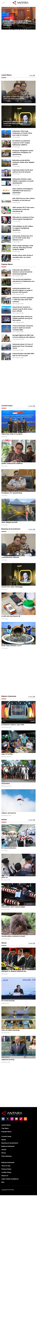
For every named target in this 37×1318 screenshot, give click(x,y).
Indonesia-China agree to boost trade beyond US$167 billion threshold (17, 23)
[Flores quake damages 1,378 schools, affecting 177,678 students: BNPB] (6, 248)
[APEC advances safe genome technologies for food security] (18, 988)
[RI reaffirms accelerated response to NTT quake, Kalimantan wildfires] (6, 144)
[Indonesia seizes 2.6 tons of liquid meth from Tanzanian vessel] (6, 347)
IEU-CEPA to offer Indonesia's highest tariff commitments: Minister (18, 556)
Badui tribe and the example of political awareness (16, 782)
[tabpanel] (18, 19)
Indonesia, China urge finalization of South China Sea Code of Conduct (22, 133)
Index (31, 75)
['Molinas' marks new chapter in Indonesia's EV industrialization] (18, 835)
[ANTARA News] (20, 2)
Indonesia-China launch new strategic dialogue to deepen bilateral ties (15, 970)
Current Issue (6, 406)
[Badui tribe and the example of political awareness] (18, 771)
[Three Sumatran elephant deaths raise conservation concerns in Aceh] (18, 924)
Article (4, 819)
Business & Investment (10, 529)
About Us (4, 1176)
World (3, 943)
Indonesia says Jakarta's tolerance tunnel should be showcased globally (22, 272)
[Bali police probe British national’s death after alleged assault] (6, 163)
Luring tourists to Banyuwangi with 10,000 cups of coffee (17, 753)
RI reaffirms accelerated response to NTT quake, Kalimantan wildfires (21, 143)
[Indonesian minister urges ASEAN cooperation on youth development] (6, 182)
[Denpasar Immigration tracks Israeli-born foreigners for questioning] (6, 153)
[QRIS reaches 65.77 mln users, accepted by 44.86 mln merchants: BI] (6, 210)
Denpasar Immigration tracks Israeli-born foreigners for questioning (22, 152)
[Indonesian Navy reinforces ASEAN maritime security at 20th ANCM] (6, 319)
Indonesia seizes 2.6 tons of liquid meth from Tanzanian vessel (22, 346)
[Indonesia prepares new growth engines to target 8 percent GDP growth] (6, 291)
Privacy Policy (6, 1169)
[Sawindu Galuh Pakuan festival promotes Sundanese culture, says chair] (18, 712)
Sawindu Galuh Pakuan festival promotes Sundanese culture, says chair (17, 723)
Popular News (7, 264)
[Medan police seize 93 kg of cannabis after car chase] (6, 258)
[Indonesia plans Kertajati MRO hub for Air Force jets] (6, 356)
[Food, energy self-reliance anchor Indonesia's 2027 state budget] (18, 894)
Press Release (6, 1156)
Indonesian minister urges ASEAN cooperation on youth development (23, 181)
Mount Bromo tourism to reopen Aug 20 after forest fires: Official (22, 309)
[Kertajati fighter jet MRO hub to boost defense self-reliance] (6, 338)
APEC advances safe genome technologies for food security (17, 1000)
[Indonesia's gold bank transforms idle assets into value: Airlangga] (18, 117)
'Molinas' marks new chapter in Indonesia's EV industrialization (17, 847)
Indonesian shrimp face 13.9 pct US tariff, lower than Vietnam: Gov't (22, 238)
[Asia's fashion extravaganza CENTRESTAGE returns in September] (6, 191)
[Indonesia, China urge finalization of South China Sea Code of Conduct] (6, 134)
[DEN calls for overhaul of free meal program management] (6, 220)
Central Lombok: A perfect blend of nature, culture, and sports (17, 812)
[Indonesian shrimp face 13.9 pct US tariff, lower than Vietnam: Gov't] (6, 239)
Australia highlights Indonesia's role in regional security (15, 1058)
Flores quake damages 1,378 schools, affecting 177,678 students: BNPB (22, 247)
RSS (2, 1182)
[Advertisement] (18, 50)
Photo (3, 1153)
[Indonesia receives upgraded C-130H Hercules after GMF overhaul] (6, 300)
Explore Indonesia (8, 696)
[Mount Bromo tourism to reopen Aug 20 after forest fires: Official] (6, 310)
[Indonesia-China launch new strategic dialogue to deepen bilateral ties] (18, 959)
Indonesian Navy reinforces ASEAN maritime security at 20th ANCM (22, 318)
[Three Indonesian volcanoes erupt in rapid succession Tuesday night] (6, 328)
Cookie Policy (6, 1172)
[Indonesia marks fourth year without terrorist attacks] (6, 173)
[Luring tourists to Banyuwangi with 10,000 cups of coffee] (18, 741)
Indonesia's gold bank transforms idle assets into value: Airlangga (16, 586)
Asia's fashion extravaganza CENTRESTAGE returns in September (22, 191)
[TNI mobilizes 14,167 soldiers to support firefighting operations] (6, 229)
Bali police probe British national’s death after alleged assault (23, 162)
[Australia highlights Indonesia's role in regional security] (18, 1047)
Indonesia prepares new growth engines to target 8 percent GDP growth (22, 290)
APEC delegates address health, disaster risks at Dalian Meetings (17, 1029)
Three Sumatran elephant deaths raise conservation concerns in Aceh (16, 935)
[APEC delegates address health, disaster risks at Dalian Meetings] (18, 1017)
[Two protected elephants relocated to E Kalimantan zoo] (6, 282)
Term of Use (5, 1166)
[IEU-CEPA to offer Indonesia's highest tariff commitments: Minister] (18, 92)
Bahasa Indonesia (7, 1162)
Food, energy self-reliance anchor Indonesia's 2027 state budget (14, 906)
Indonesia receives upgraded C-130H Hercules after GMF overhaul (22, 299)
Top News (5, 1128)
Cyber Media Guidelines (9, 1179)
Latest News (6, 75)
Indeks (30, 406)
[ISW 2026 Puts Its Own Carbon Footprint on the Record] (6, 201)
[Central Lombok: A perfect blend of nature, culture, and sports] (18, 800)
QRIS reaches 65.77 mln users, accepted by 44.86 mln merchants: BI (23, 209)
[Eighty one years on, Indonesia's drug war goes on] (18, 865)
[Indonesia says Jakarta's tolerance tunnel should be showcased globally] (6, 272)
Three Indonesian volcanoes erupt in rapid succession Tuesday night (22, 328)
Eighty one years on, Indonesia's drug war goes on (17, 876)
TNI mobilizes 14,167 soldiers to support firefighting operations (22, 228)
